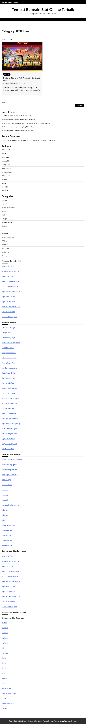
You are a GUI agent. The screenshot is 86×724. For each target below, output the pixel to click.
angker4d (5, 628)
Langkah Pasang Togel (9, 444)
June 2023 (5, 187)
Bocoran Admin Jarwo (8, 207)
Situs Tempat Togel (8, 328)
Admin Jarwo (5, 200)
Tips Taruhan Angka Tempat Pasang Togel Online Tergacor (19, 127)
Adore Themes (71, 721)
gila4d (4, 658)
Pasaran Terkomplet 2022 (11, 307)
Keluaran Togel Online (9, 470)
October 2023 (6, 176)
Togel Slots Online (8, 297)
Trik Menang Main (8, 449)
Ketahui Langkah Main (9, 434)
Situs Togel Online (8, 276)
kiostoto (4, 623)
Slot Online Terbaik (8, 312)
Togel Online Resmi (8, 302)
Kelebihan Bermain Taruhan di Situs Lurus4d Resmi (17, 116)
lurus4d (4, 230)
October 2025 (6, 150)
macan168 (5, 683)
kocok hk (5, 490)
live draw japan (7, 545)
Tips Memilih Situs (8, 383)
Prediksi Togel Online (8, 237)
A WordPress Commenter (9, 140)
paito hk (4, 520)
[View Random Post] (79, 19)
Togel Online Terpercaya (10, 281)
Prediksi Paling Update (9, 465)
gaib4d (4, 648)
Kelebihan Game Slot (9, 358)
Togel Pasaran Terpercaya (11, 292)
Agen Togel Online (8, 266)
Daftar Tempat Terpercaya (11, 343)
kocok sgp (5, 495)
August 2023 (5, 179)
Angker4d (4, 204)
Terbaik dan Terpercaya (10, 388)
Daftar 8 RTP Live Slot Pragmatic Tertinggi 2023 (21, 79)
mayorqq (5, 653)
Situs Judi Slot (6, 333)
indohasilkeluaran (7, 222)
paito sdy (5, 510)
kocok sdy (5, 500)
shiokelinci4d (6, 688)
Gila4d (4, 215)
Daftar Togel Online (9, 373)
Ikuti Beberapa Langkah (10, 368)
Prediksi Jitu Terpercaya (10, 475)
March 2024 (5, 157)
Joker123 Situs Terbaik (9, 393)
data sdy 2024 (7, 540)
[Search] (82, 19)
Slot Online (5, 244)
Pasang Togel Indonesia (10, 418)
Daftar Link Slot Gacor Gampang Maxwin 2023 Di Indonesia (37, 140)
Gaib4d (4, 211)
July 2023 (4, 183)
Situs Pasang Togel (8, 338)
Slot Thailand (6, 248)
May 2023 (5, 190)
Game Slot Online (8, 348)
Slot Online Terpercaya (10, 286)
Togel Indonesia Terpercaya (11, 424)
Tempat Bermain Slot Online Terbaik (43, 9)
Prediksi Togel (6, 480)
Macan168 (5, 233)
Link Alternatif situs (8, 378)
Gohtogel (4, 218)
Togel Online (5, 252)
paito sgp (5, 515)
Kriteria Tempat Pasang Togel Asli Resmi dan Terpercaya (18, 119)
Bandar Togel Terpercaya (10, 271)
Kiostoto (4, 226)
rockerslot (5, 698)
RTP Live (6, 74)
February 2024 (6, 161)
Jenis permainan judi (9, 353)
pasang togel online (9, 693)
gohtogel (5, 678)
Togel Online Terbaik (9, 413)
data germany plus (8, 525)
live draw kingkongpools (10, 505)
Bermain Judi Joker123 (9, 403)
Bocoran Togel (7, 485)
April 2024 (5, 153)
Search (4, 102)
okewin (4, 709)
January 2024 (6, 164)
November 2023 (7, 172)
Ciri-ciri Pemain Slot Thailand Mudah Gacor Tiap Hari (17, 130)
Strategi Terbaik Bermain (10, 398)
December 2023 (6, 168)
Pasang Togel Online (9, 363)
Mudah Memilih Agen (9, 429)
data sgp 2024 (7, 530)
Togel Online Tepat (8, 439)
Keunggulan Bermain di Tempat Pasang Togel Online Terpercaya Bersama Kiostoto (26, 123)
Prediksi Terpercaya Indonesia (12, 460)
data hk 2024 (6, 535)
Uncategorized (6, 256)
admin (7, 83)
